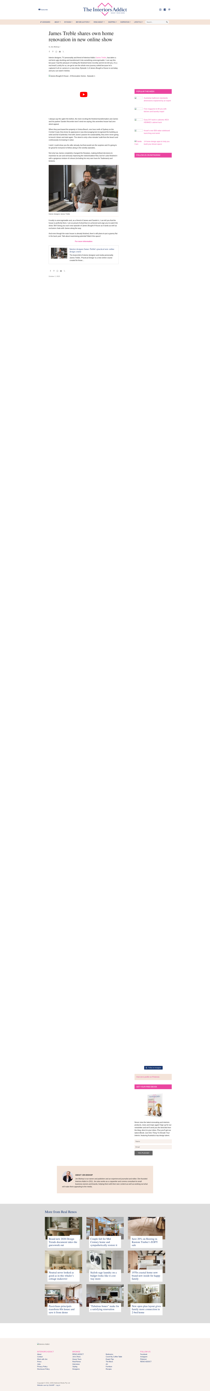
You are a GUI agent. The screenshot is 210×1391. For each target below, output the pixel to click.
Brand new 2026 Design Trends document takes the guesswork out (63, 1242)
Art (107, 1364)
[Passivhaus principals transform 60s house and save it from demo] (63, 1285)
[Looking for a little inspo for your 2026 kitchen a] (153, 196)
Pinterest (143, 1359)
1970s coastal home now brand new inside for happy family (146, 1276)
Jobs (39, 1364)
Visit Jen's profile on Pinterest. (148, 1077)
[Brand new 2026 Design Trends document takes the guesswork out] (63, 1218)
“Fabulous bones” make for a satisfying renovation (104, 1307)
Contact (40, 1357)
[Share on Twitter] (63, 52)
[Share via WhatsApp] (56, 52)
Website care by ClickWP (45, 1385)
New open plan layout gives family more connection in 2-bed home (146, 1309)
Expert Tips (110, 1359)
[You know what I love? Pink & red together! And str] (141, 907)
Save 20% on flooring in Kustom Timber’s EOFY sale (145, 1242)
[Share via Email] (60, 52)
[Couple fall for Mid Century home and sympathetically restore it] (105, 1218)
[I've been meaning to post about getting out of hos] (165, 305)
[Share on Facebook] (49, 52)
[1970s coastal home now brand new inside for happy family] (146, 1252)
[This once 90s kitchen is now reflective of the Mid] (165, 966)
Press (39, 1362)
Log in (58, 1385)
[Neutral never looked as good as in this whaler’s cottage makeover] (63, 1252)
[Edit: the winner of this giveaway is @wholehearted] (141, 577)
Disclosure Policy (43, 1369)
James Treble (101, 58)
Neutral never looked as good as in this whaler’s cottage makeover (61, 1276)
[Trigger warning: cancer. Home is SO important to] (153, 659)
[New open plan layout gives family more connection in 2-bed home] (146, 1285)
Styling (74, 1366)
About (39, 1354)
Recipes (109, 1369)
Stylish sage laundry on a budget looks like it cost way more (103, 1276)
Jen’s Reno (76, 1357)
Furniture (109, 1366)
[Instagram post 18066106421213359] (141, 167)
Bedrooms (109, 1354)
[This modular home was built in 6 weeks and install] (165, 497)
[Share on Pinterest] (53, 52)
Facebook (143, 1354)
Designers (76, 1369)
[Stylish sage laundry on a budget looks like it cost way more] (105, 1252)
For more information (83, 241)
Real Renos (76, 1362)
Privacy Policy (42, 1366)
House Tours (76, 1359)
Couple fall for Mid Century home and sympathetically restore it (103, 1242)
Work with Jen (42, 1359)
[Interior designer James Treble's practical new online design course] (84, 255)
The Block (109, 1362)
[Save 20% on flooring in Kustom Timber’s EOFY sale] (146, 1218)
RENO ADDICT (78, 1354)
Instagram (143, 1357)
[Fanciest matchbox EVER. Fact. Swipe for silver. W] (153, 903)
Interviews (76, 1364)
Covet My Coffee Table (114, 1357)
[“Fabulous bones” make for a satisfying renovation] (105, 1285)
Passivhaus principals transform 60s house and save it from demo (61, 1309)
